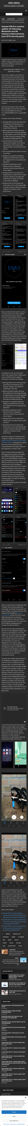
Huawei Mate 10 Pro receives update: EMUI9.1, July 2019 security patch (16, 976)
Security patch (12, 946)
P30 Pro (11, 943)
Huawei (5, 943)
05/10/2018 (12, 994)
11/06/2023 (5, 1071)
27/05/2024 (5, 1040)
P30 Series (18, 943)
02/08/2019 (12, 979)
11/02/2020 (12, 986)
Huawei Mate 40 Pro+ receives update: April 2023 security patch (13, 1074)
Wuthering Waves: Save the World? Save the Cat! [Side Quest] (13, 1022)
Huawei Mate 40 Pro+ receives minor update (13, 1048)
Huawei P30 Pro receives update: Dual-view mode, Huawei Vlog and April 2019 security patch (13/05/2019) (14, 921)
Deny (14, 1116)
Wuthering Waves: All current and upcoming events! (13, 1028)
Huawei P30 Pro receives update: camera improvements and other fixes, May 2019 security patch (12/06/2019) (14, 915)
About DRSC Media (21, 1124)
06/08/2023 (5, 1053)
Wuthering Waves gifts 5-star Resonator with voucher (14, 1037)
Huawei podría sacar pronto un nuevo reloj (17, 991)
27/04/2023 (5, 1077)
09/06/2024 (5, 1019)
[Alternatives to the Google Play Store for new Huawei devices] (5, 984)
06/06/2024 (5, 1034)
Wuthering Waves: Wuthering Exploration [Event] (13, 1006)
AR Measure (6, 937)
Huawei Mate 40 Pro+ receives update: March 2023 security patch (14, 1080)
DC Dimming (21, 937)
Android (8, 934)
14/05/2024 (5, 1045)
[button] (25, 1097)
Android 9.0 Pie (17, 934)
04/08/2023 (5, 1059)
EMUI (4, 940)
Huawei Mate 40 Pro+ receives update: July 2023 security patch (13, 1056)
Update (20, 946)
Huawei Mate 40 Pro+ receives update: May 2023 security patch (13, 1069)
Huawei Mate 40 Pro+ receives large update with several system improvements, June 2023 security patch (14, 1063)
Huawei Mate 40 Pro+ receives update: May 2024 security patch (13, 1043)
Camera (13, 937)
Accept (14, 1112)
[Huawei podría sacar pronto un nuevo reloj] (5, 992)
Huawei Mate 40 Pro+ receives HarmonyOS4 (13, 1052)
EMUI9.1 (10, 940)
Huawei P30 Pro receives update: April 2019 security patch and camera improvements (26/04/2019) (14, 928)
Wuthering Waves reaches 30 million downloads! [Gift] (11, 1011)
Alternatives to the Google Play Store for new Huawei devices (17, 983)
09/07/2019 (5, 40)
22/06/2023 (5, 1066)
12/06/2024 (5, 1008)
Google (16, 940)
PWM (4, 946)
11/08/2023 (5, 1049)
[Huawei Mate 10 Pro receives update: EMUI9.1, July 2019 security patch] (5, 976)
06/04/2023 (5, 1082)
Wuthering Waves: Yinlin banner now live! (13, 1033)
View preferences (14, 1120)
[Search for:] (14, 14)
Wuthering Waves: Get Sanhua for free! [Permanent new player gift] (12, 1017)
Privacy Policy (6, 1124)
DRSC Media (13, 40)
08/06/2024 (5, 1030)
